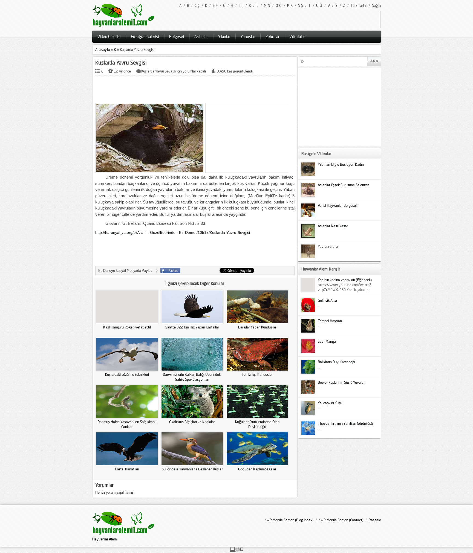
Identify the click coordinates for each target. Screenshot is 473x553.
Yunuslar (248, 36)
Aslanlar (201, 36)
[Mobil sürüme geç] (236, 551)
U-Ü (319, 5)
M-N (267, 5)
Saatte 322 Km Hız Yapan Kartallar (192, 327)
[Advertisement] (195, 89)
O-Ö (279, 5)
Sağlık (376, 5)
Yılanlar (224, 36)
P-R (290, 5)
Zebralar (272, 36)
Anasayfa (102, 49)
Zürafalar (297, 36)
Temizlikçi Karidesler (257, 374)
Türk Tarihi (359, 5)
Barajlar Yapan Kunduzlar (257, 327)
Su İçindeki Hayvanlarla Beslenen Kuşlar (192, 469)
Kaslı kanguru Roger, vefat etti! (127, 327)
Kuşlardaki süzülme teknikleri (127, 374)
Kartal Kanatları (127, 469)
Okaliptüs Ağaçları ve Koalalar (192, 422)
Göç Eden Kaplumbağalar (257, 469)
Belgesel (176, 36)
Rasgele (375, 520)
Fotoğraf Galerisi (145, 36)
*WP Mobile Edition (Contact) (341, 520)
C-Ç (197, 5)
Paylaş (170, 270)
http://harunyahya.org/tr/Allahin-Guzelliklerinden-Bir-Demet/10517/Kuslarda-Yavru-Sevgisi (172, 232)
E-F (215, 5)
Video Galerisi (108, 36)
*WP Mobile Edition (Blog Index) (289, 520)
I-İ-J (241, 5)
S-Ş (300, 5)
